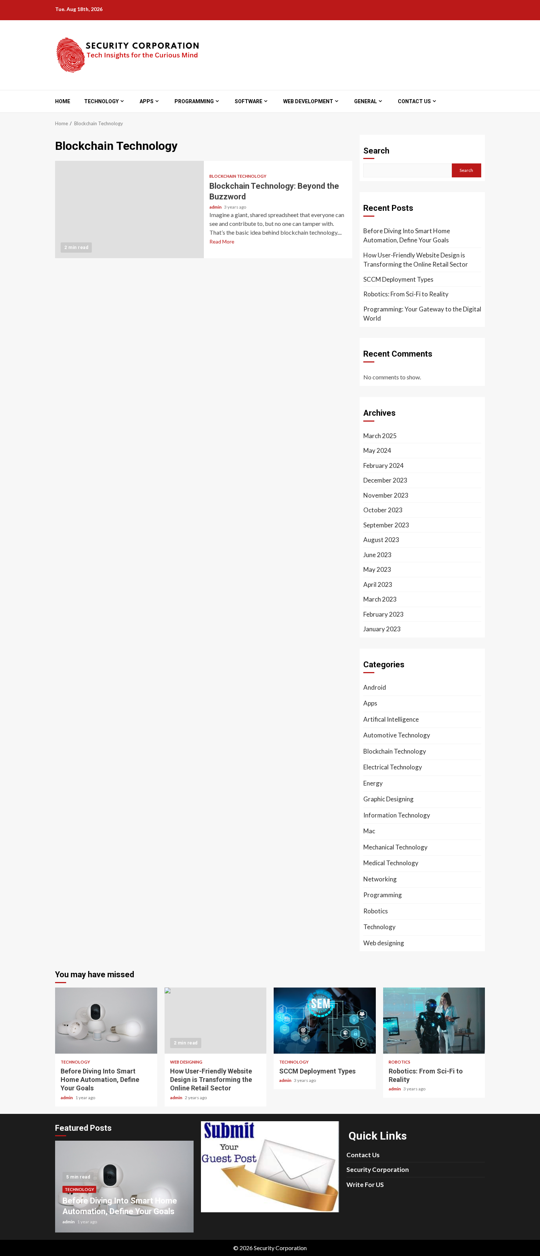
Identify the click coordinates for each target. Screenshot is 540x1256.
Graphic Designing (388, 799)
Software (248, 101)
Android (374, 687)
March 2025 (380, 436)
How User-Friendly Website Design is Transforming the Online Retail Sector (415, 259)
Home (62, 101)
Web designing (383, 943)
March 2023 (380, 599)
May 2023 (377, 569)
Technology (101, 101)
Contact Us (414, 101)
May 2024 (377, 450)
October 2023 (383, 510)
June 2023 (377, 555)
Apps (147, 101)
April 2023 (377, 584)
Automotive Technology (396, 735)
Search (376, 150)
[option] (124, 1190)
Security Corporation (377, 1169)
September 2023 (386, 525)
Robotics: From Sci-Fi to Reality (406, 294)
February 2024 (383, 465)
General (365, 101)
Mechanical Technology (395, 847)
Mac (369, 831)
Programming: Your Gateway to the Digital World (422, 313)
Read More (221, 241)
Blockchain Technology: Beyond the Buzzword (129, 209)
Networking (380, 879)
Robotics (375, 911)
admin (215, 207)
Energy (373, 783)
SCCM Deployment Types (398, 279)
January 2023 (382, 629)
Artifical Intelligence (391, 719)
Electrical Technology (392, 767)
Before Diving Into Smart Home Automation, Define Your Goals (406, 235)
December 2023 (385, 480)
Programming (194, 101)
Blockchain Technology (237, 176)
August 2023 (381, 540)
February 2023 (383, 614)
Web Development (308, 101)
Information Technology (396, 815)
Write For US (365, 1184)
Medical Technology (390, 863)
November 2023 (385, 495)
